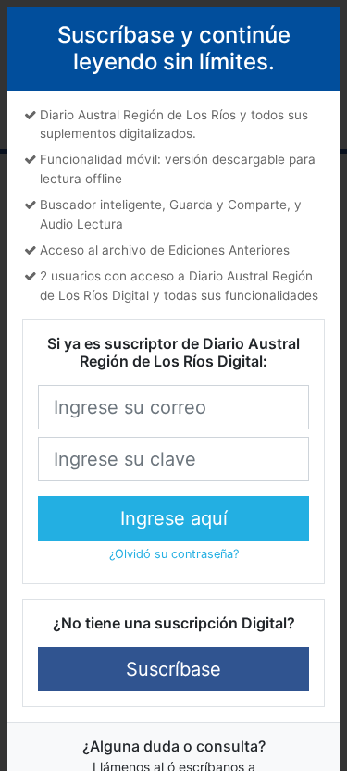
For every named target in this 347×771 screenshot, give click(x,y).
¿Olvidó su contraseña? (174, 554)
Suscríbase (173, 669)
